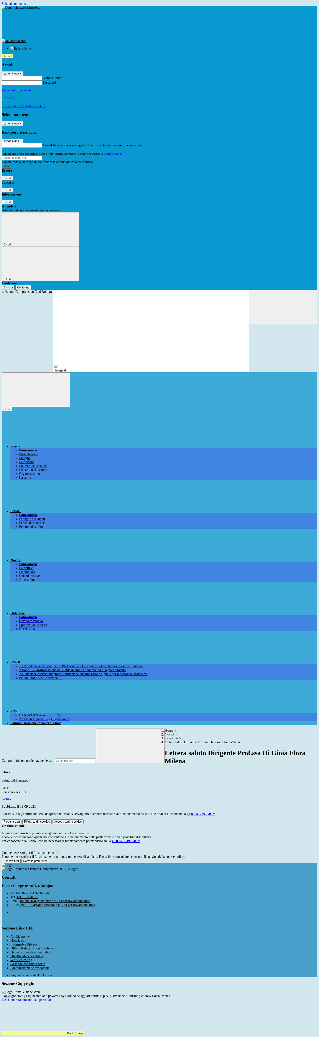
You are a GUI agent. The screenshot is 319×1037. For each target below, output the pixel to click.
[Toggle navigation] (36, 389)
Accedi (7, 56)
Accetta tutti (68, 821)
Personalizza (11, 821)
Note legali (17, 940)
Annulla (8, 287)
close (6, 409)
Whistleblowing (21, 960)
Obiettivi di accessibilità (26, 956)
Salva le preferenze (35, 861)
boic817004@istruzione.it (55, 901)
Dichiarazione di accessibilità (30, 952)
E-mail (47, 145)
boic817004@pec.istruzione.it (57, 905)
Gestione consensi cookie (27, 964)
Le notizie (171, 738)
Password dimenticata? (17, 90)
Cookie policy (20, 936)
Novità (169, 734)
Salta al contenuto (14, 3)
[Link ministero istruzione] (21, 7)
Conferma (23, 287)
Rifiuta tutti (37, 821)
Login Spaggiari (113, 153)
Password (49, 82)
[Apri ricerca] (283, 307)
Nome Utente (52, 78)
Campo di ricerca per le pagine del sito (28, 760)
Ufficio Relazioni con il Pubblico (33, 948)
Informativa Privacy (24, 944)
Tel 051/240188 (27, 897)
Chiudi (7, 178)
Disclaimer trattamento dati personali (27, 1000)
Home (169, 730)
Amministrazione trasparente (29, 968)
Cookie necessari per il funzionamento (28, 853)
